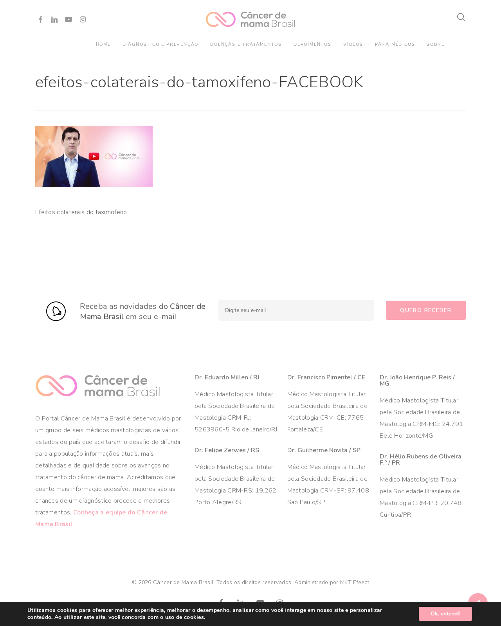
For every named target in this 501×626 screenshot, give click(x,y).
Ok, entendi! (445, 613)
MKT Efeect (354, 582)
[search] (461, 17)
